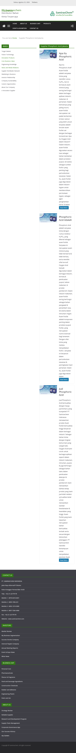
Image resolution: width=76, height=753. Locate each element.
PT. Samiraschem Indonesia (11, 10)
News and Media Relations (10, 68)
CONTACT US (34, 28)
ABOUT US (23, 23)
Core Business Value (8, 61)
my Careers (5, 736)
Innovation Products (8, 58)
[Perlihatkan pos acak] (72, 26)
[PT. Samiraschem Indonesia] (4, 26)
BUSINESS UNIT (35, 23)
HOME (15, 23)
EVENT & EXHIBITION (20, 28)
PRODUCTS (47, 23)
